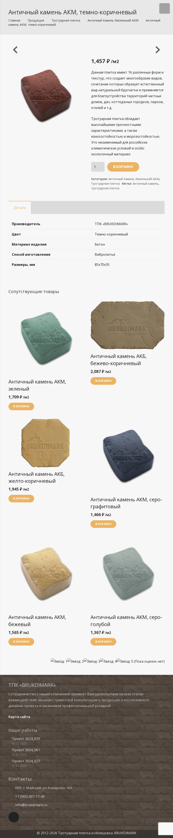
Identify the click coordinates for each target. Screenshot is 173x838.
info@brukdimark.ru (31, 805)
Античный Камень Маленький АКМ (113, 20)
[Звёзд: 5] (125, 661)
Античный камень (145, 184)
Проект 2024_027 (26, 761)
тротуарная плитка (105, 188)
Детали (20, 207)
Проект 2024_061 (26, 750)
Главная (14, 20)
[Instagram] (13, 817)
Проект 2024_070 (26, 738)
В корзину (123, 166)
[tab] (19, 207)
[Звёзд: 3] (92, 661)
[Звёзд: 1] (59, 661)
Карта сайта (19, 716)
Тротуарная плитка (65, 20)
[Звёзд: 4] (108, 661)
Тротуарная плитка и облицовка (85, 833)
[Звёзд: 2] (75, 661)
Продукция (36, 20)
